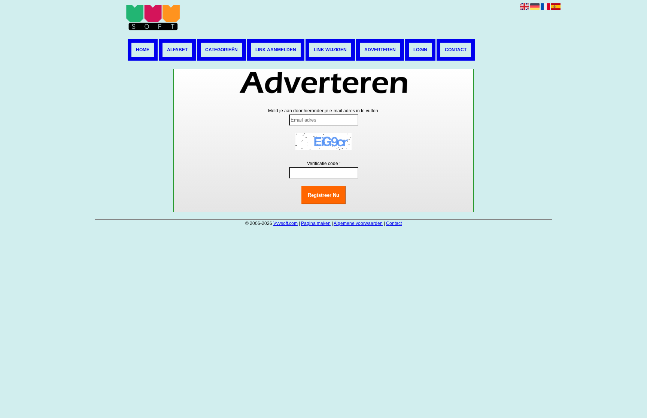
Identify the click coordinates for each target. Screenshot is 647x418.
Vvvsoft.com (285, 223)
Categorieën (221, 49)
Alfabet (177, 49)
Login (420, 49)
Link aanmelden (275, 49)
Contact (456, 49)
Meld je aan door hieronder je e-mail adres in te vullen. (323, 110)
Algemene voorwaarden (358, 223)
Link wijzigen (330, 49)
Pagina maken (316, 223)
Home (142, 49)
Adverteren (380, 49)
